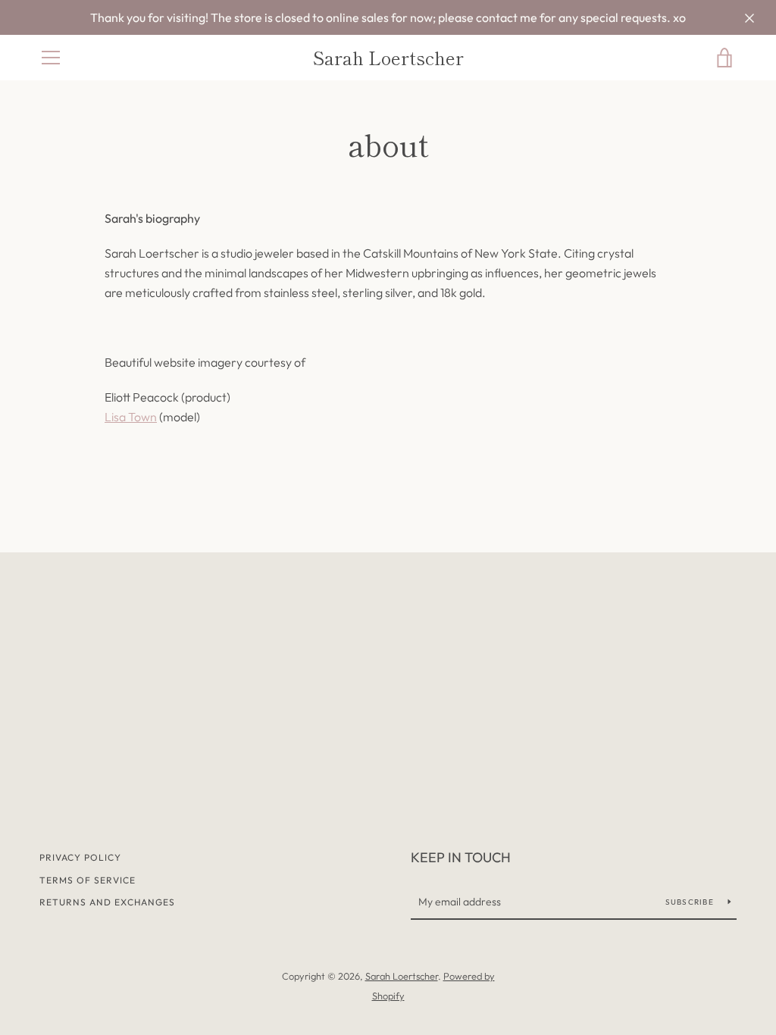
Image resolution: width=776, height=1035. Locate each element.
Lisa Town (131, 416)
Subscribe (691, 902)
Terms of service (87, 880)
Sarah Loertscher (388, 58)
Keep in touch (461, 857)
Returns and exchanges (107, 902)
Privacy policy (80, 857)
